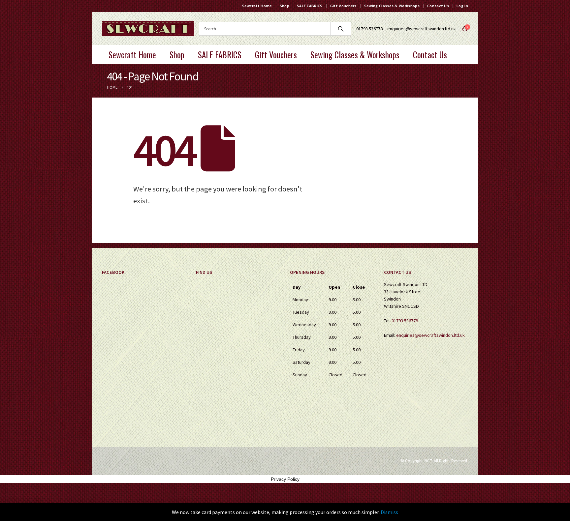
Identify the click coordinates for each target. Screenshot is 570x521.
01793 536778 (405, 321)
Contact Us (438, 5)
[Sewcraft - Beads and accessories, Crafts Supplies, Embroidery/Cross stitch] (148, 28)
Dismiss (389, 512)
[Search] (341, 28)
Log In (462, 5)
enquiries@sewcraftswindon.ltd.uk (421, 29)
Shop (284, 5)
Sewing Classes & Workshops (392, 5)
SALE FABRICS (310, 5)
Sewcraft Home (257, 5)
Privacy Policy (285, 479)
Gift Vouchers (343, 5)
